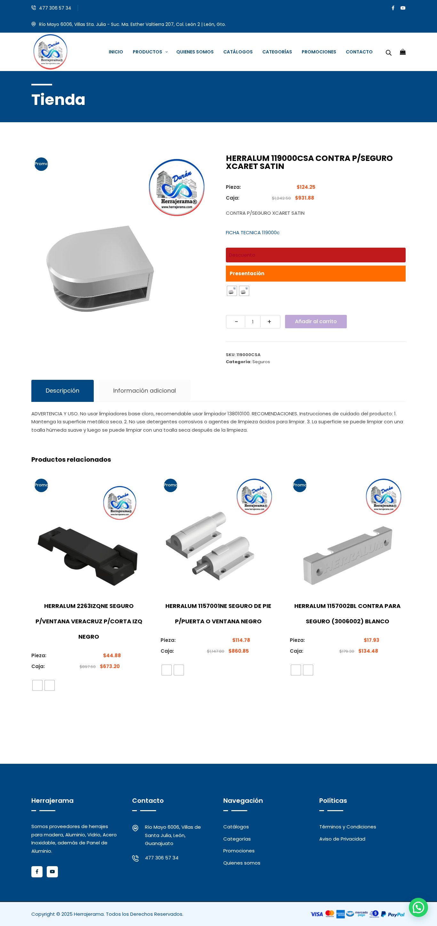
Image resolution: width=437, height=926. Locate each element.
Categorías (237, 838)
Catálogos (236, 826)
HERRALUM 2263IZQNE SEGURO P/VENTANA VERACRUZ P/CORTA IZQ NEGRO (89, 621)
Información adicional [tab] (144, 391)
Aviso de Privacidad (342, 838)
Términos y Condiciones (347, 826)
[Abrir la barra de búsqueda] (388, 51)
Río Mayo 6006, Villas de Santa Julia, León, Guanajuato (173, 835)
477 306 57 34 (55, 8)
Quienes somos (241, 862)
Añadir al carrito (316, 321)
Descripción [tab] (62, 391)
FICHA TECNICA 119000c (253, 232)
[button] (418, 907)
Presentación (247, 273)
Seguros (261, 362)
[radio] (232, 291)
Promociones (239, 850)
